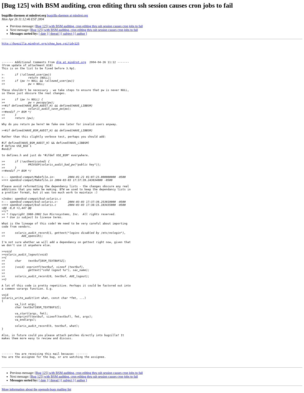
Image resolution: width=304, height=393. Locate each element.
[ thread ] (54, 33)
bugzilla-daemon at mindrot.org (67, 15)
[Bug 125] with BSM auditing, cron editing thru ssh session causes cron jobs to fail (89, 26)
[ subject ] (67, 33)
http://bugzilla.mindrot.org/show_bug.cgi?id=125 (40, 43)
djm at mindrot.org (71, 62)
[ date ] (43, 33)
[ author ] (81, 33)
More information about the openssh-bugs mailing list (36, 389)
